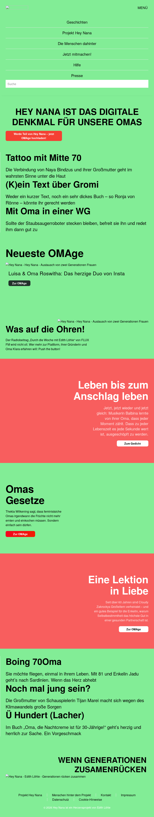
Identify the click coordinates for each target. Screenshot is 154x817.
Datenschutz (60, 799)
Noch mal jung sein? (48, 688)
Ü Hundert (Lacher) (45, 714)
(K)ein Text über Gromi (52, 184)
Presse (77, 75)
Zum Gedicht (132, 443)
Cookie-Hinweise (90, 799)
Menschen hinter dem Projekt (71, 795)
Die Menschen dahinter (77, 43)
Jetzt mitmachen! (77, 54)
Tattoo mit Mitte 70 (44, 157)
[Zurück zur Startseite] (17, 7)
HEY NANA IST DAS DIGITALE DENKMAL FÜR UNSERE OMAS (77, 116)
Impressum (128, 795)
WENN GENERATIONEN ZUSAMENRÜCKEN (102, 764)
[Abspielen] (103, 321)
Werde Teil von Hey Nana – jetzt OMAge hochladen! (34, 136)
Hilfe (77, 64)
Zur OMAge (20, 534)
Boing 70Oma (34, 661)
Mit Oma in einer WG (48, 210)
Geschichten (77, 22)
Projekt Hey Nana (77, 32)
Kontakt (106, 795)
